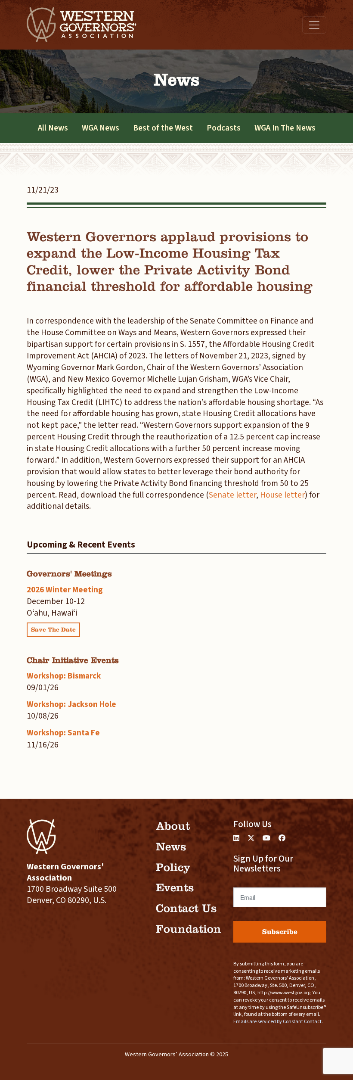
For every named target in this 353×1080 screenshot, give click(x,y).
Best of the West (163, 128)
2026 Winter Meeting (65, 590)
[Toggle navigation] (314, 25)
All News (53, 128)
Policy (173, 867)
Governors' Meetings (69, 574)
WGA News (100, 128)
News (171, 846)
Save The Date (53, 629)
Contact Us (186, 908)
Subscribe (279, 931)
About (173, 826)
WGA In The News (285, 128)
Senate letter (232, 495)
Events (175, 887)
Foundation (188, 929)
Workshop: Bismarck (64, 676)
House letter (282, 495)
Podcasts (224, 128)
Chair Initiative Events (73, 660)
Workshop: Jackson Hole (71, 704)
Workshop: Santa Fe (63, 733)
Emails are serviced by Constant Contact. (278, 1021)
